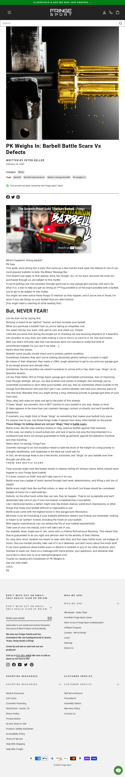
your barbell (72, 404)
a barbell (34, 326)
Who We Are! (73, 603)
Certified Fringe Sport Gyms (78, 617)
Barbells (10, 353)
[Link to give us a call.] (111, 12)
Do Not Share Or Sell (16, 724)
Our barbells (13, 531)
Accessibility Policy (15, 734)
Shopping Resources (22, 684)
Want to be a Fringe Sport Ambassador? (84, 622)
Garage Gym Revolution (74, 511)
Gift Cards (11, 698)
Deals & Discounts (15, 693)
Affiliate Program (72, 627)
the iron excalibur (29, 369)
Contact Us (69, 713)
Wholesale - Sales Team (75, 612)
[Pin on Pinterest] (18, 197)
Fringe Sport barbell (35, 472)
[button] (118, 770)
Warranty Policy (72, 708)
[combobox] (62, 23)
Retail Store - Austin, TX (18, 708)
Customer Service (78, 684)
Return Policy (12, 713)
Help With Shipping (15, 744)
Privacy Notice (13, 718)
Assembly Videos (72, 703)
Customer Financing (16, 703)
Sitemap (68, 643)
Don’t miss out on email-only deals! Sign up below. (27, 607)
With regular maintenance (20, 523)
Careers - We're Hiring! (75, 632)
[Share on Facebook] (8, 197)
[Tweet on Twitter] (13, 197)
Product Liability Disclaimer (19, 729)
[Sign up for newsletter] (50, 618)
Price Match (70, 698)
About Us (68, 648)
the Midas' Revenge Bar (54, 272)
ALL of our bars (79, 275)
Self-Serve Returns (73, 693)
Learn (67, 637)
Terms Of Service (14, 739)
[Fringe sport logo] (61, 12)
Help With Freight (14, 749)
